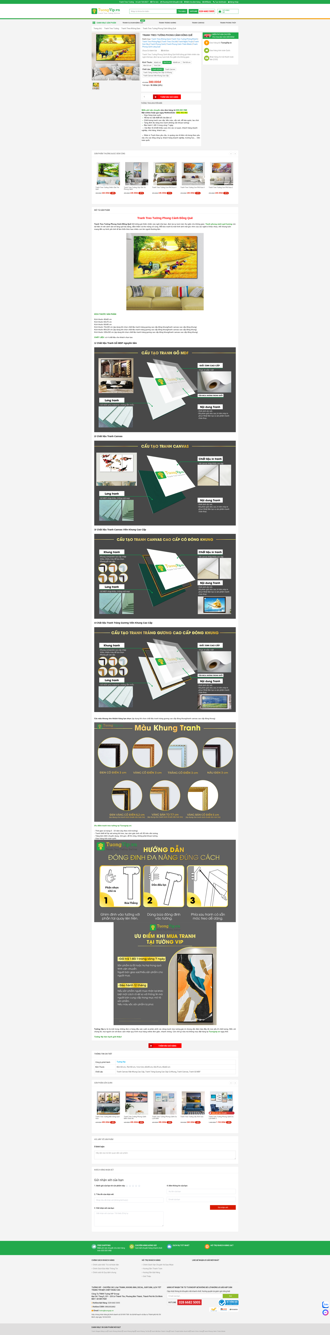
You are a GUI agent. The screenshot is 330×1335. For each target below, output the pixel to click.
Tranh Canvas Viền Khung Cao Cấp (156, 76)
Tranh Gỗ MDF (157, 69)
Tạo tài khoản (220, 2)
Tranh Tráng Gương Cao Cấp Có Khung (157, 72)
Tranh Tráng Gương (167, 23)
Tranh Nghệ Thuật (185, 42)
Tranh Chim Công (197, 1331)
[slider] (133, 1186)
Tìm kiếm (182, 11)
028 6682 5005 (206, 11)
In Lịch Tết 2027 (142, 2)
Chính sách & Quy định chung (104, 1272)
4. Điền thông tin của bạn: (177, 1186)
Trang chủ (98, 28)
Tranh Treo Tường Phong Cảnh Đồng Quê (159, 28)
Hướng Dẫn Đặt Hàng (151, 1272)
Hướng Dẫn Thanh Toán (152, 1269)
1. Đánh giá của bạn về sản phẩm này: (109, 1186)
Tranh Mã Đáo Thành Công (160, 1331)
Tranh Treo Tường (126, 2)
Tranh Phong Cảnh (157, 44)
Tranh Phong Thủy (228, 23)
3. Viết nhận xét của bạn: (104, 1208)
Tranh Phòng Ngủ (129, 1331)
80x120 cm (147, 65)
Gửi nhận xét (223, 1207)
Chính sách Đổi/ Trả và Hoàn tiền (106, 1265)
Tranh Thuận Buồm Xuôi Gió (179, 1331)
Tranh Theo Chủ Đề (169, 42)
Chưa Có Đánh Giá (149, 51)
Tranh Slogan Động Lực (132, 23)
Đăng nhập (233, 2)
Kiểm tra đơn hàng (193, 2)
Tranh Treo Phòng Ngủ (151, 42)
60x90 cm (176, 62)
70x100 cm (187, 62)
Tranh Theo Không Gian (130, 28)
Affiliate (207, 2)
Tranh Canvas (198, 23)
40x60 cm (157, 62)
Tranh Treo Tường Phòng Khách (184, 39)
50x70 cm (167, 62)
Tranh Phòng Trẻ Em (143, 1331)
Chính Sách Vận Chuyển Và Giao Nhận (158, 1265)
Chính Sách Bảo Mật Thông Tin (105, 1269)
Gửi (230, 1296)
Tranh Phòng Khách (115, 1331)
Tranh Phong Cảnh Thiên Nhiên (179, 44)
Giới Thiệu (147, 1276)
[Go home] (106, 11)
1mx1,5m (157, 65)
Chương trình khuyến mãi (172, 2)
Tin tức (155, 2)
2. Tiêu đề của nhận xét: (104, 1194)
